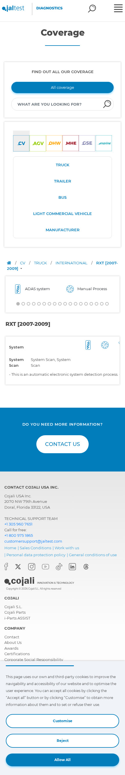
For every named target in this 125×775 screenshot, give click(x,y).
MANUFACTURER (63, 229)
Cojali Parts (15, 612)
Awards (11, 648)
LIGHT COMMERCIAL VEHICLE (62, 213)
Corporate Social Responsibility (33, 659)
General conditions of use (93, 554)
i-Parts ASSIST (17, 618)
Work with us (67, 547)
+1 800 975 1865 (18, 535)
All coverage (62, 87)
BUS (62, 197)
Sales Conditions (35, 547)
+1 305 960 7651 (18, 524)
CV (23, 263)
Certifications (17, 653)
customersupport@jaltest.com (33, 541)
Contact (11, 637)
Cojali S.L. (13, 606)
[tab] (21, 141)
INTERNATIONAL (72, 263)
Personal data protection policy (35, 554)
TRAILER (62, 181)
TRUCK (62, 164)
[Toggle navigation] (119, 9)
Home (10, 547)
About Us (13, 642)
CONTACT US (62, 444)
